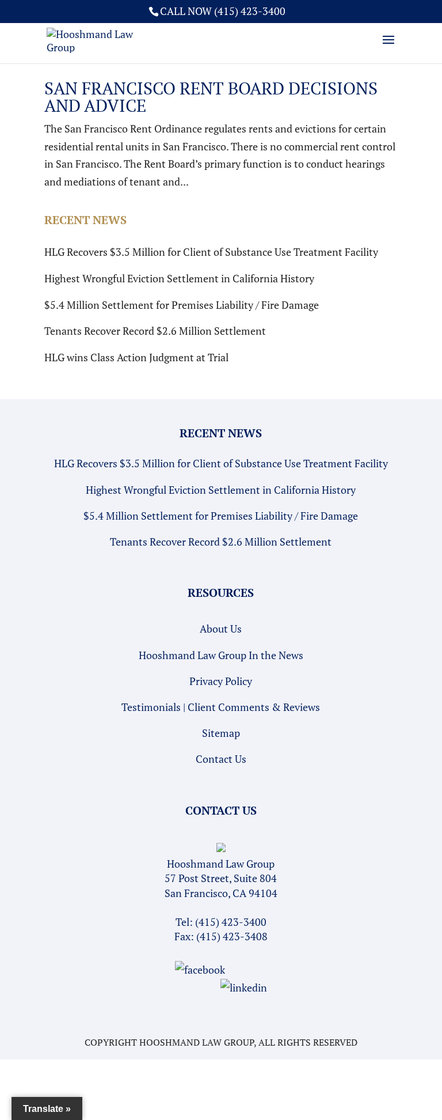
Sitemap (221, 733)
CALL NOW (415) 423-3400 (222, 11)
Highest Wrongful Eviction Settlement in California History (179, 278)
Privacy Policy (220, 681)
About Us (221, 628)
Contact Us (221, 759)
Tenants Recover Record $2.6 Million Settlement (155, 331)
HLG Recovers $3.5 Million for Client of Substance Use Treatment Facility (211, 252)
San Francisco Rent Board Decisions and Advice (211, 97)
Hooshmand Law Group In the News (221, 655)
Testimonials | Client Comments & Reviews (220, 707)
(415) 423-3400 (230, 922)
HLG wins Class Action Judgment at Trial (136, 357)
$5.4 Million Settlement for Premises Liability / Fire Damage (181, 305)
